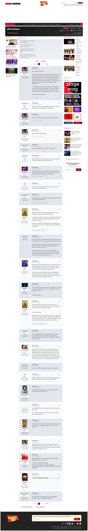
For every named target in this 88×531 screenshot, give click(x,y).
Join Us (65, 526)
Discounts (78, 122)
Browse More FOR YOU (72, 159)
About (58, 526)
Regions (75, 526)
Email (37, 61)
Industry (33, 24)
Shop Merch (9, 3)
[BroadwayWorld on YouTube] (80, 523)
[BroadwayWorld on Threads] (78, 523)
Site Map (79, 526)
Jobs (40, 24)
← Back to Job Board (77, 33)
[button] (81, 24)
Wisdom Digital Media (63, 528)
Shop (49, 24)
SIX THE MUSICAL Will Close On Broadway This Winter (11, 63)
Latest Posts (72, 28)
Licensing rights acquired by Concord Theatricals (43, 148)
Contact (61, 526)
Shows (28, 24)
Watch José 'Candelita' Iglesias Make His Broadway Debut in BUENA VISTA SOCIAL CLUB (79, 60)
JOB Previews (35, 67)
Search (68, 30)
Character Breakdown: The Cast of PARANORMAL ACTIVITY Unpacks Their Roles (27, 50)
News (25, 24)
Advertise (54, 526)
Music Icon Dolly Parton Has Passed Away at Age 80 (11, 54)
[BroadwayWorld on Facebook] (67, 523)
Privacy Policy (78, 528)
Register (71, 24)
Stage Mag (57, 24)
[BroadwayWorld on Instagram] (70, 523)
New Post (63, 30)
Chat (37, 24)
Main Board (66, 28)
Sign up (78, 169)
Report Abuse (74, 30)
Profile (24, 74)
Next (48, 64)
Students (44, 24)
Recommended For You (68, 128)
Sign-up (75, 2)
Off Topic (79, 28)
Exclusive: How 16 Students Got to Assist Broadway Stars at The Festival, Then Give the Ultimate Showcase (28, 56)
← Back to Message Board (12, 33)
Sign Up (77, 519)
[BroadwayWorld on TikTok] (75, 523)
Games (52, 24)
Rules (80, 30)
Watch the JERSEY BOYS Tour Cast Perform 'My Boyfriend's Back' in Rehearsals (78, 71)
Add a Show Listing (16, 3)
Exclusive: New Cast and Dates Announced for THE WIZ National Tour (11, 73)
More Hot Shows (68, 122)
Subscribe (43, 61)
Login (77, 24)
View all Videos (67, 77)
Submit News (70, 526)
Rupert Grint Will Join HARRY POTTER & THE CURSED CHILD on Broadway (11, 44)
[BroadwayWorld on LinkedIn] (72, 523)
